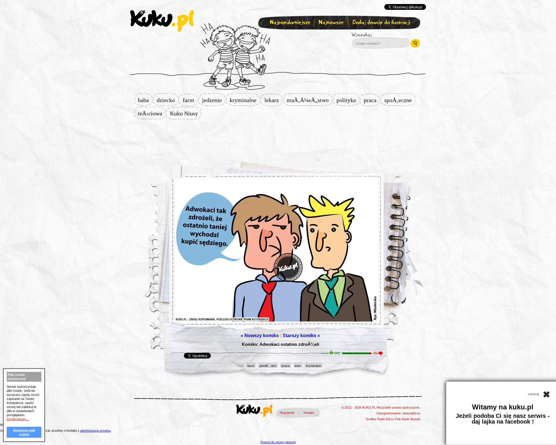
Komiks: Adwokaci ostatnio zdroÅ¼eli (280, 344)
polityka (348, 100)
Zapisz (276, 36)
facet (190, 100)
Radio (381, 419)
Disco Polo (393, 419)
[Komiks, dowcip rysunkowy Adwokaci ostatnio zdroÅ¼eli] (276, 264)
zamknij (533, 394)
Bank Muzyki (411, 419)
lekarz (273, 100)
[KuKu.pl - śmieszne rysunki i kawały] (254, 412)
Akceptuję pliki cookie (24, 432)
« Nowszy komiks (260, 335)
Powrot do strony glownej (278, 442)
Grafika (371, 419)
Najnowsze (332, 23)
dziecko (167, 100)
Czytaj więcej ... (18, 419)
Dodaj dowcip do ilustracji (381, 23)
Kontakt (308, 412)
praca (371, 100)
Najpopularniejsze (289, 23)
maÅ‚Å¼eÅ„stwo (309, 100)
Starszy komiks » (301, 335)
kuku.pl (162, 21)
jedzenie (214, 100)
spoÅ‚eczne (400, 100)
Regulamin (287, 412)
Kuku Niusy (185, 113)
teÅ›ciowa (151, 113)
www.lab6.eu (411, 413)
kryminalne (245, 100)
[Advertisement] (278, 138)
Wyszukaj (378, 34)
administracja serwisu (95, 430)
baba (145, 100)
